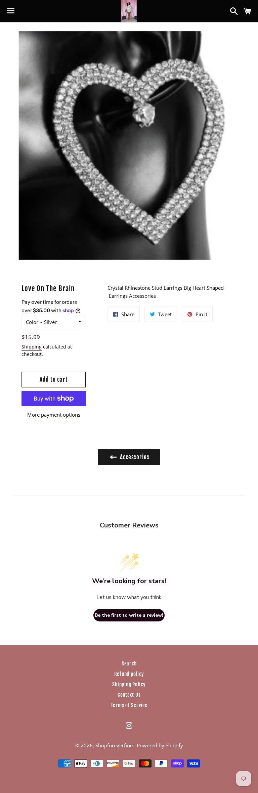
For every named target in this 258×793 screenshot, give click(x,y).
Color (32, 322)
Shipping (32, 346)
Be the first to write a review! (129, 615)
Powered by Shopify (160, 745)
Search (129, 663)
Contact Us (129, 695)
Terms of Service (129, 705)
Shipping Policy (128, 684)
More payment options (53, 414)
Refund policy (129, 674)
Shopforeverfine (114, 745)
